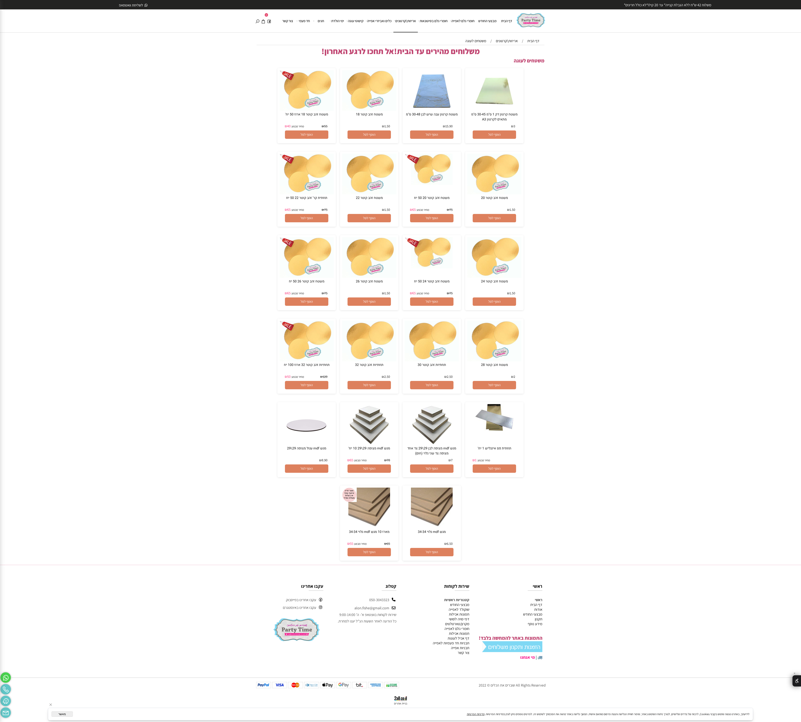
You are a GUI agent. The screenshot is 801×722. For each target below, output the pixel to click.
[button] (494, 134)
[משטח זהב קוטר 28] (494, 360)
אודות (538, 609)
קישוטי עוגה (355, 21)
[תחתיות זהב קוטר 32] (369, 360)
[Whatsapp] (5, 676)
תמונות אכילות (459, 614)
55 (325, 126)
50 (289, 376)
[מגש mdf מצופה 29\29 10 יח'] (369, 444)
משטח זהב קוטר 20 (494, 197)
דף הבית (506, 21)
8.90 (324, 460)
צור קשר (287, 21)
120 (325, 376)
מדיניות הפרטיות (476, 714)
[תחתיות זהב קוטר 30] (432, 360)
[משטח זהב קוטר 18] (369, 109)
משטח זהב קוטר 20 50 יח (432, 197)
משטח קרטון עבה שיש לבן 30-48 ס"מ (432, 114)
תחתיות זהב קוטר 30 (432, 364)
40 (289, 126)
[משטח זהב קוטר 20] (494, 193)
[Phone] (5, 688)
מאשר (62, 714)
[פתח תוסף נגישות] (796, 681)
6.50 (450, 543)
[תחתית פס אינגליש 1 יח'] (494, 434)
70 (388, 460)
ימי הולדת (337, 21)
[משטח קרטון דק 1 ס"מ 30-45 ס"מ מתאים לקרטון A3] (494, 110)
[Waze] (5, 699)
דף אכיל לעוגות (458, 638)
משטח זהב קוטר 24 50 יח (432, 281)
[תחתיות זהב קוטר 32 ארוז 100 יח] (307, 360)
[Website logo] (530, 18)
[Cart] (263, 20)
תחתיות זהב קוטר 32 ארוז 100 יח (307, 364)
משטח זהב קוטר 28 (494, 364)
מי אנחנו (527, 657)
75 (451, 209)
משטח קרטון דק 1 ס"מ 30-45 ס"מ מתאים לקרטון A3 (494, 117)
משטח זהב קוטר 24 (494, 281)
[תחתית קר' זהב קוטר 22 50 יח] (307, 193)
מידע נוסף (535, 623)
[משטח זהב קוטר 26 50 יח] (307, 276)
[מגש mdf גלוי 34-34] (432, 528)
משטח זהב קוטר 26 (369, 281)
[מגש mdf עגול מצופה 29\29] (306, 444)
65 (414, 209)
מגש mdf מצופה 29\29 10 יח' (369, 448)
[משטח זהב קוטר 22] (369, 193)
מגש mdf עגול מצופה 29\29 (306, 448)
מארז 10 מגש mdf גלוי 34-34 (369, 531)
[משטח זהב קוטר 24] (494, 276)
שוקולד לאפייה (459, 609)
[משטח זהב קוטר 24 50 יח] (432, 267)
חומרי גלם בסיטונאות (434, 21)
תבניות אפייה (460, 647)
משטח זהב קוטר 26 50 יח (306, 281)
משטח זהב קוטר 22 (369, 197)
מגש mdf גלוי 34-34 (432, 531)
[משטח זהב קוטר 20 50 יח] (432, 183)
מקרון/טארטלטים (457, 623)
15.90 (449, 126)
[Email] (5, 711)
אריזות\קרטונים (405, 21)
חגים (321, 21)
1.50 (387, 126)
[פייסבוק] (269, 20)
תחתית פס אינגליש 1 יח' (494, 448)
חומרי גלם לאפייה (463, 21)
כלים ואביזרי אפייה (379, 21)
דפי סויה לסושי (459, 619)
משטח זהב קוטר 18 (369, 114)
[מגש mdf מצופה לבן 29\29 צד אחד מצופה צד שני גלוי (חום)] (432, 444)
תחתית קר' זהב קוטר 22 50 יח (306, 197)
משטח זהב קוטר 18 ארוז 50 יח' (306, 114)
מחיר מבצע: (297, 126)
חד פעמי (304, 21)
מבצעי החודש (487, 21)
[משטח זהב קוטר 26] (369, 276)
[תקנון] (512, 650)
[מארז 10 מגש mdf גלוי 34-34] (369, 528)
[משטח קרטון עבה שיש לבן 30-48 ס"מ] (432, 110)
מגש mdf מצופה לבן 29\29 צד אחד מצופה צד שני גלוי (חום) (431, 451)
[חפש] (257, 20)
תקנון (538, 619)
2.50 (450, 376)
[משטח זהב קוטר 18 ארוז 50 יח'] (307, 109)
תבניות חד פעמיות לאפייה (451, 643)
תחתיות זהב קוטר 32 (369, 364)
